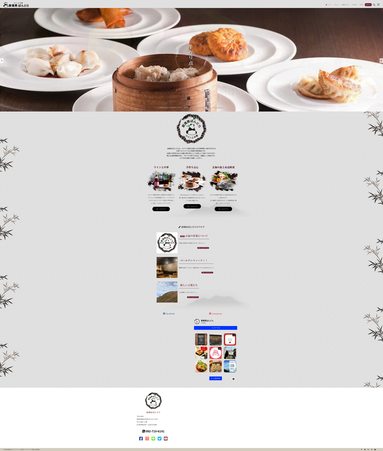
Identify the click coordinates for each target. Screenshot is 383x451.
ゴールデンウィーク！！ (194, 260)
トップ (329, 4)
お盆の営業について (196, 236)
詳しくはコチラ (160, 209)
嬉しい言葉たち (189, 285)
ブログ (361, 4)
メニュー (336, 4)
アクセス (354, 4)
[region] (191, 60)
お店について (345, 4)
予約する (368, 4)
